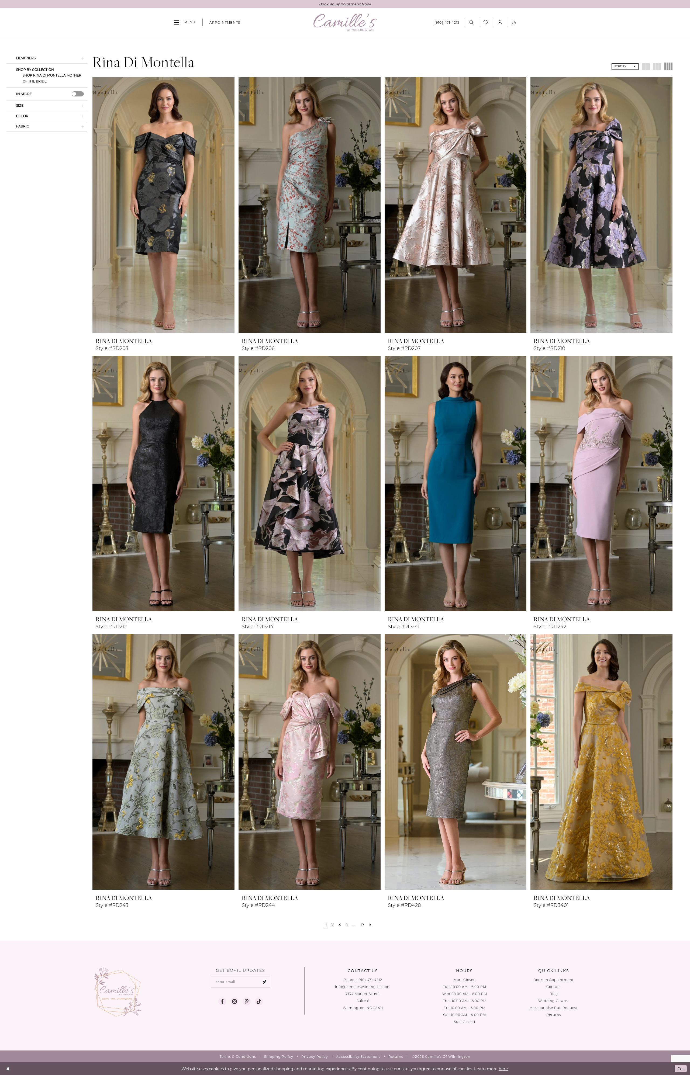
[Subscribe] (264, 981)
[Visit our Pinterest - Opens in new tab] (247, 1001)
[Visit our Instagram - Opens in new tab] (234, 1001)
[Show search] (472, 22)
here (503, 1068)
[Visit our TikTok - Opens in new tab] (259, 1001)
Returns (553, 1015)
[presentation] (78, 93)
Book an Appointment (553, 980)
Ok (681, 1068)
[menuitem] (184, 22)
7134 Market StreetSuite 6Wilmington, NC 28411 (363, 1001)
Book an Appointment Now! (345, 4)
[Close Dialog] (8, 1068)
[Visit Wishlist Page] (486, 22)
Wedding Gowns (553, 1001)
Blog (554, 994)
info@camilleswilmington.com (363, 987)
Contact (553, 987)
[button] (184, 22)
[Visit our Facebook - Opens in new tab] (222, 1001)
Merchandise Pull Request (553, 1008)
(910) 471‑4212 (369, 980)
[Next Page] (370, 924)
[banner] (345, 22)
